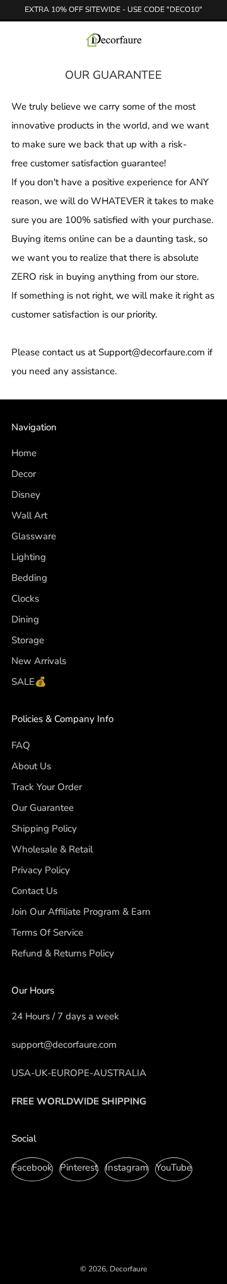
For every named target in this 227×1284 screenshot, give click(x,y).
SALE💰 (29, 681)
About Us (31, 766)
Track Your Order (46, 787)
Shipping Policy (44, 828)
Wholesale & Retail (52, 849)
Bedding (29, 577)
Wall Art (29, 515)
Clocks (25, 598)
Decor (23, 473)
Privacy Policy (40, 870)
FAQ (20, 745)
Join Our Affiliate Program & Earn (81, 911)
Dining (25, 619)
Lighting (28, 557)
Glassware (33, 536)
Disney (25, 494)
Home (24, 453)
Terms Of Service (47, 932)
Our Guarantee (42, 807)
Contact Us (34, 891)
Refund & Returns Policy (62, 953)
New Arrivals (38, 661)
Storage (27, 640)
